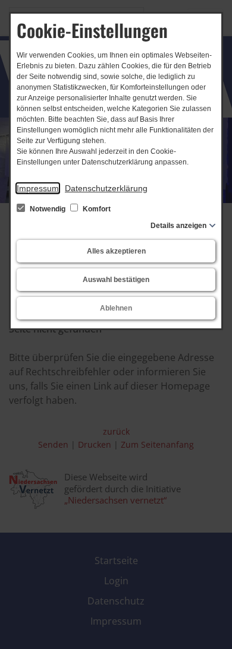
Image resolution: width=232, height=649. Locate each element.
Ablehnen (116, 308)
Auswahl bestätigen (116, 280)
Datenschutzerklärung (106, 188)
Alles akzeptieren (116, 251)
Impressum (38, 188)
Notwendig (47, 209)
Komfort (96, 209)
